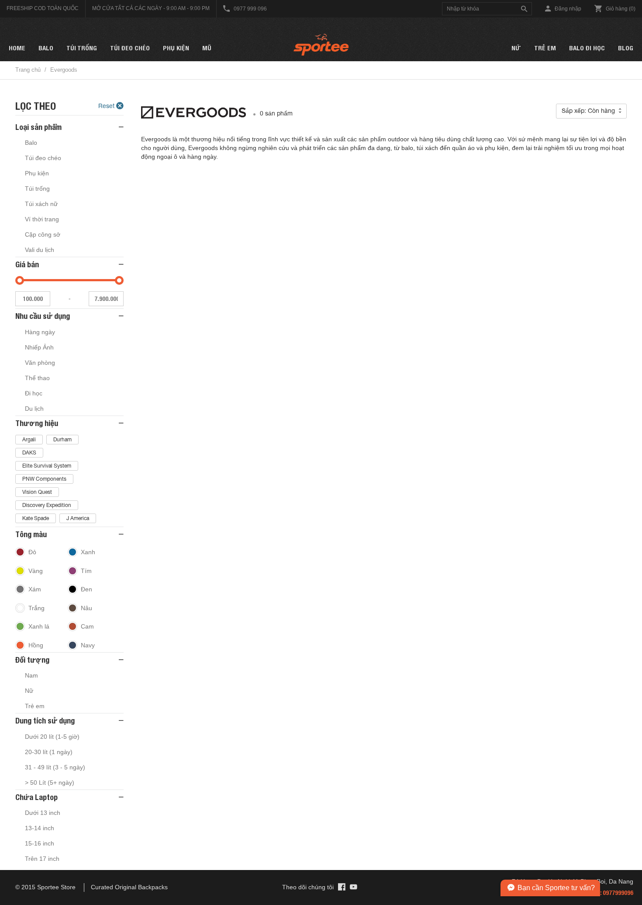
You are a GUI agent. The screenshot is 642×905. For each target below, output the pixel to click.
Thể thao (37, 377)
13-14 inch (39, 828)
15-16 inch (39, 843)
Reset (107, 105)
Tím (86, 570)
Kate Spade (35, 518)
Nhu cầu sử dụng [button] (42, 316)
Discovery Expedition (46, 505)
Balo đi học (587, 48)
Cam (87, 626)
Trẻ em (545, 48)
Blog (625, 48)
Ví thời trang (42, 219)
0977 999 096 (249, 9)
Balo (45, 48)
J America (77, 518)
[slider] (19, 280)
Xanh (88, 552)
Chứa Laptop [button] (36, 797)
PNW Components (44, 479)
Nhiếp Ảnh (39, 347)
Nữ (516, 48)
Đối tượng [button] (32, 659)
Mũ (206, 48)
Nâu (86, 607)
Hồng (35, 645)
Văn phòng (40, 362)
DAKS (29, 453)
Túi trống (81, 48)
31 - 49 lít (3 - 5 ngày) (55, 767)
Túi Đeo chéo (130, 48)
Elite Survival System (46, 466)
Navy (88, 645)
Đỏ (32, 552)
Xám (34, 589)
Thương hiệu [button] (36, 423)
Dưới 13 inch (42, 812)
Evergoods (63, 69)
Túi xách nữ (41, 203)
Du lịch (34, 408)
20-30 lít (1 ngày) (48, 751)
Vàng (35, 570)
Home (17, 48)
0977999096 (618, 892)
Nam (31, 675)
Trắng (36, 607)
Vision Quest (37, 492)
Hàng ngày (40, 331)
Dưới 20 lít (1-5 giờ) (52, 736)
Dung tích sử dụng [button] (45, 720)
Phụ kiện (176, 48)
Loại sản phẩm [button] (38, 127)
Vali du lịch (39, 249)
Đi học (33, 393)
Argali (29, 440)
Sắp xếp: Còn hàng (589, 110)
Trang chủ (28, 69)
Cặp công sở (42, 234)
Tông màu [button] (31, 534)
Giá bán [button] (27, 264)
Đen (86, 589)
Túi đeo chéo (43, 157)
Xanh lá (38, 626)
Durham (62, 440)
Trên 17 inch (42, 858)
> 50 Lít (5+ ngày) (49, 782)
